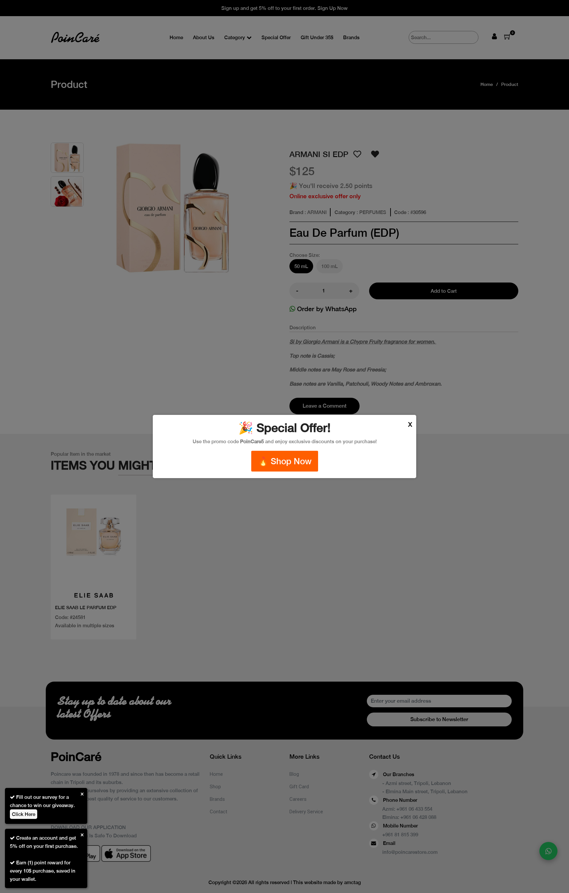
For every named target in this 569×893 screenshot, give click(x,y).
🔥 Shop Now (285, 461)
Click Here (23, 814)
